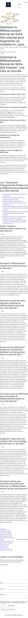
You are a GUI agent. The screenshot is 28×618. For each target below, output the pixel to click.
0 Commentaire (12, 52)
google (6, 47)
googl (1, 47)
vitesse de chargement (6, 549)
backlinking (3, 529)
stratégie (9, 543)
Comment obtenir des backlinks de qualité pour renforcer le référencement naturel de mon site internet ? (14, 221)
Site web (2, 594)
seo (13, 541)
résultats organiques (5, 541)
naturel (11, 47)
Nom (2, 582)
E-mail (2, 588)
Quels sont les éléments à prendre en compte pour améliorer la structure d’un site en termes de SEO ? (15, 207)
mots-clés (2, 534)
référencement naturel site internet (7, 538)
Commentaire (3, 564)
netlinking (8, 534)
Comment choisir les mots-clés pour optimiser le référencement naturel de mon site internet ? (14, 202)
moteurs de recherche (6, 532)
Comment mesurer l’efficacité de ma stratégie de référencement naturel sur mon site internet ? (15, 213)
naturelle (16, 47)
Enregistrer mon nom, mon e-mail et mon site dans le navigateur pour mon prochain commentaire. (14, 602)
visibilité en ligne (4, 548)
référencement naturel (6, 536)
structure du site (4, 544)
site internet (3, 543)
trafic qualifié (3, 546)
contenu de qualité (5, 530)
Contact (26, 2)
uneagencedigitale (23, 539)
